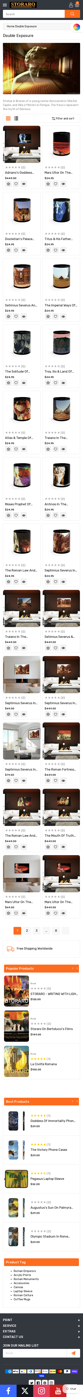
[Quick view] (24, 184)
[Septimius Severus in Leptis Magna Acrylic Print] (61, 674)
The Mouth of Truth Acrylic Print (59, 837)
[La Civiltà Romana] (16, 1061)
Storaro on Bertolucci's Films (51, 1029)
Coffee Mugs (22, 1299)
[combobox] (41, 14)
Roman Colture (23, 1295)
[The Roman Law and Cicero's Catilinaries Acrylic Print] (21, 807)
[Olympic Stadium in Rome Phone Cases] (16, 1236)
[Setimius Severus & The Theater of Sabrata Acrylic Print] (61, 608)
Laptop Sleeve (23, 1291)
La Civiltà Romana (43, 1064)
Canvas (18, 1287)
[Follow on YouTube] (58, 1391)
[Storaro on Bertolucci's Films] (16, 1026)
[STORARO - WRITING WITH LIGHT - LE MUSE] (16, 991)
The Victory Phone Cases (48, 1150)
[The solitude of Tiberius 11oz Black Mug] (21, 343)
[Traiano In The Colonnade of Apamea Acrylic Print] (21, 608)
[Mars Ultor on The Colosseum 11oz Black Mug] (61, 144)
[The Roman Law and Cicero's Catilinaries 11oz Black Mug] (21, 542)
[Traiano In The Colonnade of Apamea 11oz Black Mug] (61, 409)
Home (10, 26)
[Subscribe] (73, 1353)
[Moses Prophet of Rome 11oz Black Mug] (21, 475)
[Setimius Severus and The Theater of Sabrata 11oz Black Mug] (21, 276)
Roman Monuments (26, 1279)
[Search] (72, 14)
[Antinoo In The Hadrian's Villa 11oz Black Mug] (61, 475)
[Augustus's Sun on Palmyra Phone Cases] (16, 1207)
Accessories (21, 1283)
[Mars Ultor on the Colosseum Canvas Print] (21, 873)
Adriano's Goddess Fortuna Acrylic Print (20, 174)
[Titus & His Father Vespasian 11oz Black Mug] (61, 210)
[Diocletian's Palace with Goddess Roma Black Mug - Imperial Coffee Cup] (21, 210)
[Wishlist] (16, 184)
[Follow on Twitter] (25, 1391)
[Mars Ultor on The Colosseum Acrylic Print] (61, 873)
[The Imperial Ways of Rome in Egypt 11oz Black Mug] (61, 276)
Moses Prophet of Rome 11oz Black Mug (20, 506)
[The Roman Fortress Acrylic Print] (61, 741)
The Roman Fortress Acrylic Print (59, 771)
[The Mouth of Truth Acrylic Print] (61, 807)
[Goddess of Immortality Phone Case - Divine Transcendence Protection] (16, 1120)
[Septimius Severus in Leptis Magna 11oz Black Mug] (61, 542)
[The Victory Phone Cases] (16, 1150)
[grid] (8, 118)
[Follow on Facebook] (8, 1391)
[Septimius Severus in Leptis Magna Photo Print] (21, 741)
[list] (16, 118)
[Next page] (65, 931)
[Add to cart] (8, 184)
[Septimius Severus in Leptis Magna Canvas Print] (21, 674)
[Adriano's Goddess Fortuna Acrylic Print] (21, 144)
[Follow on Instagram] (41, 1391)
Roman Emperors (25, 1271)
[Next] (77, 968)
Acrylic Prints (22, 1275)
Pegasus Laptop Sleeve (47, 1179)
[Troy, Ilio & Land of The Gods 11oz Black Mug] (61, 343)
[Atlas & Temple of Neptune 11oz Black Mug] (21, 409)
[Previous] (73, 968)
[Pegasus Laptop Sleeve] (16, 1178)
